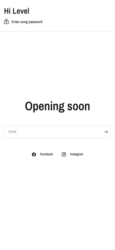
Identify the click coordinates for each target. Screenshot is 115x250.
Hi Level (16, 11)
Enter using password (27, 21)
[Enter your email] (105, 131)
